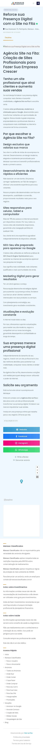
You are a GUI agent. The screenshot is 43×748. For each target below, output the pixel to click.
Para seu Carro (12, 687)
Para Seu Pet (11, 693)
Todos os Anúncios (13, 671)
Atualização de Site (11, 420)
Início (7, 654)
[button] (21, 482)
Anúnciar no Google (13, 706)
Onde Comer (11, 677)
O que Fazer (10, 680)
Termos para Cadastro (21, 740)
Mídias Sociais (11, 716)
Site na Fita (28, 733)
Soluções (8, 703)
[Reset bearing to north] (37, 472)
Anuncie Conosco (12, 709)
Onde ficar (10, 674)
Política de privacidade (21, 737)
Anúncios (8, 667)
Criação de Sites (12, 713)
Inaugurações (11, 696)
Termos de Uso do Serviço (21, 743)
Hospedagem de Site (14, 719)
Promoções (10, 700)
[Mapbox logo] (8, 500)
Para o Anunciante (13, 664)
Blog (6, 722)
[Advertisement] (21, 520)
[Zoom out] (37, 470)
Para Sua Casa (11, 690)
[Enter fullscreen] (37, 476)
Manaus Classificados (13, 658)
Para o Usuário (12, 661)
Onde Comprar (12, 683)
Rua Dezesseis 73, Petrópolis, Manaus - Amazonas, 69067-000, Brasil (22, 29)
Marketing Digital (10, 10)
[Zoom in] (37, 467)
